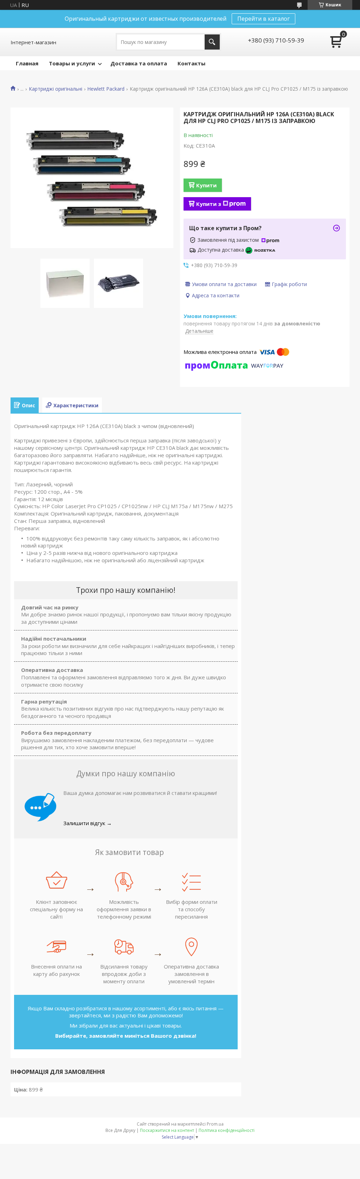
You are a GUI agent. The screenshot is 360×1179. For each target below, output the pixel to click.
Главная (27, 63)
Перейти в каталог (263, 18)
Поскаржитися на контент (167, 1130)
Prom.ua (215, 1124)
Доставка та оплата (138, 63)
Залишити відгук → (87, 823)
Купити (206, 185)
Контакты (191, 63)
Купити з (208, 203)
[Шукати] (212, 42)
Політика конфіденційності (227, 1130)
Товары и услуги (72, 63)
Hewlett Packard (105, 89)
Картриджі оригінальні (55, 89)
